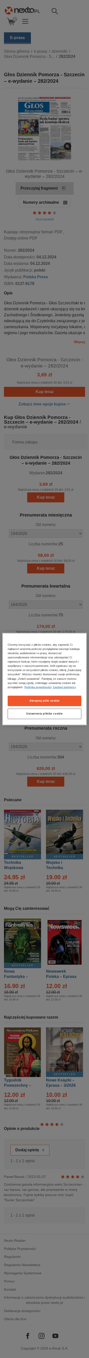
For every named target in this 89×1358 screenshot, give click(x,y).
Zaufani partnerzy (64, 687)
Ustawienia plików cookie (44, 713)
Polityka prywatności (38, 687)
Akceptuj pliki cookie (44, 700)
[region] (44, 679)
